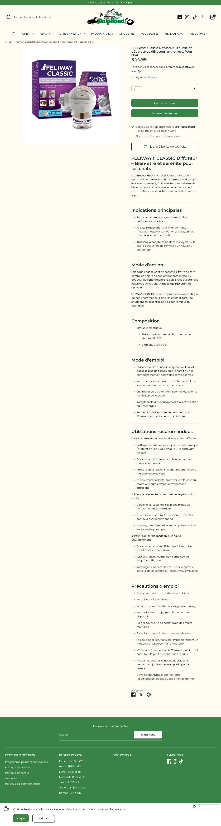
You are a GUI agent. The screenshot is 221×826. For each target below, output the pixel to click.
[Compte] (203, 17)
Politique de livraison (18, 767)
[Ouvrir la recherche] (8, 17)
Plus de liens (197, 34)
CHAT (44, 34)
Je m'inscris (148, 734)
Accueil (8, 41)
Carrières (11, 778)
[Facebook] (179, 17)
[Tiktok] (195, 17)
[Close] (206, 806)
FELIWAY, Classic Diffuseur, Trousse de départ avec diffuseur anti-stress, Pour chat (55, 41)
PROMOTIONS (173, 34)
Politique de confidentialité (22, 784)
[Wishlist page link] (13, 33)
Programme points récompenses (26, 762)
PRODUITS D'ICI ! (102, 34)
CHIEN (26, 34)
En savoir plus (117, 809)
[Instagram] (187, 17)
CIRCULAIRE (126, 34)
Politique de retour (17, 773)
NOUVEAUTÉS (149, 34)
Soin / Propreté (150, 77)
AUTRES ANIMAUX (70, 34)
